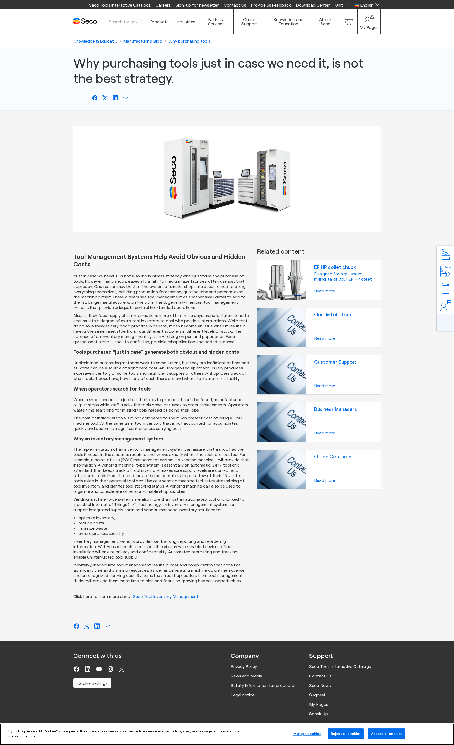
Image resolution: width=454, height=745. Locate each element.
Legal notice (243, 694)
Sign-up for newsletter (197, 5)
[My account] (369, 21)
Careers (163, 5)
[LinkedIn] (88, 669)
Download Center (313, 5)
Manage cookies (307, 734)
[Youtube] (99, 669)
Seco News (320, 685)
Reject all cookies (345, 734)
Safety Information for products (262, 685)
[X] (121, 669)
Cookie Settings (92, 683)
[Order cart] (348, 21)
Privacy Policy (244, 666)
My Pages (318, 704)
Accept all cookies (386, 734)
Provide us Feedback (271, 5)
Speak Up (318, 713)
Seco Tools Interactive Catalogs (120, 5)
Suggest (317, 694)
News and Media (246, 675)
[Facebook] (76, 669)
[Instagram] (110, 669)
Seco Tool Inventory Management (165, 596)
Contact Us (235, 5)
